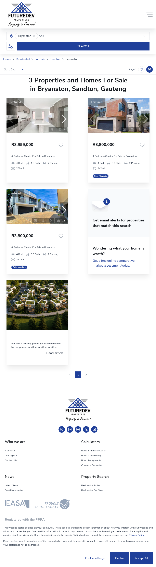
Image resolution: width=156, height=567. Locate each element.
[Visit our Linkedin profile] (70, 429)
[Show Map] (149, 69)
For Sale (40, 59)
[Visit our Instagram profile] (78, 429)
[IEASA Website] (17, 505)
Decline (119, 558)
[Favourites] (60, 144)
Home (7, 59)
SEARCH (83, 46)
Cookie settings (95, 558)
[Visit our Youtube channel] (94, 429)
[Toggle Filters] (10, 46)
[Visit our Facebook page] (61, 429)
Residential (23, 59)
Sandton (55, 59)
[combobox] (56, 36)
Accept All (141, 558)
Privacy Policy (136, 535)
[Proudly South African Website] (52, 505)
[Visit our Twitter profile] (86, 429)
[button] (33, 36)
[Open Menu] (149, 14)
